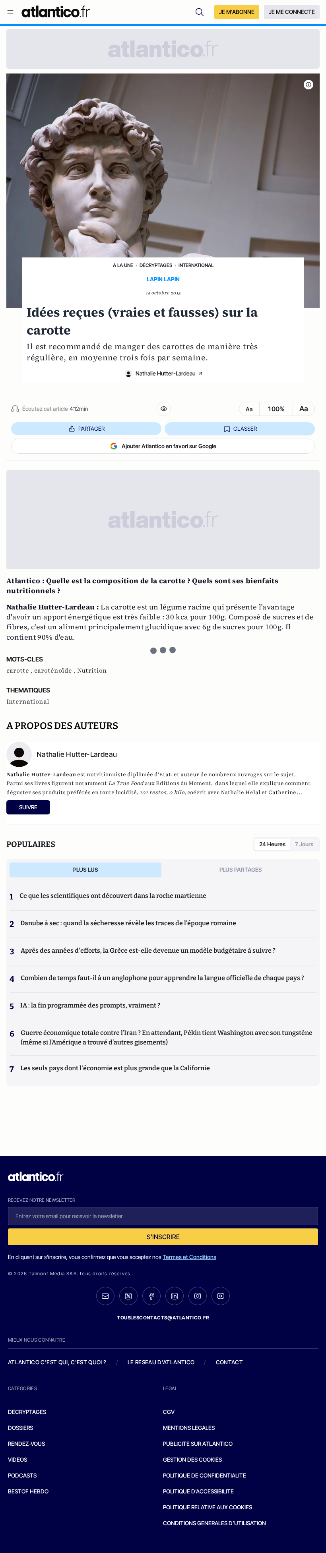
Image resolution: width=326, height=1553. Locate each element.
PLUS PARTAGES (240, 869)
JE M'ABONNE (236, 11)
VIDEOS (17, 1459)
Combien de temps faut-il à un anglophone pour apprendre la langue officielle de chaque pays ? (162, 978)
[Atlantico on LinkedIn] (174, 1296)
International (196, 265)
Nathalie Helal (241, 792)
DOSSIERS (20, 1427)
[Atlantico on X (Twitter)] (128, 1296)
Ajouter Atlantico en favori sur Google (169, 446)
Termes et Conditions (189, 1256)
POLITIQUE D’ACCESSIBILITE (198, 1491)
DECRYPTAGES (27, 1411)
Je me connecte (292, 11)
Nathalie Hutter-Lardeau (166, 373)
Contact (229, 1362)
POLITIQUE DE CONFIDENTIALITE (204, 1475)
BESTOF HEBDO (28, 1491)
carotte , (20, 670)
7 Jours (304, 844)
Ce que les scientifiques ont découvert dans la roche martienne (112, 895)
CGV (169, 1411)
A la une (123, 265)
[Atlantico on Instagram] (197, 1296)
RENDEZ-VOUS (26, 1443)
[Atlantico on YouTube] (221, 1296)
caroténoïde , (55, 670)
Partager (91, 428)
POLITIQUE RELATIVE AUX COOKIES (207, 1507)
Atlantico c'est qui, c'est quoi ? (57, 1362)
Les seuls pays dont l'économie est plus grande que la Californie (115, 1068)
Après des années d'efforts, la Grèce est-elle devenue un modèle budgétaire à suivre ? (148, 950)
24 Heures (272, 844)
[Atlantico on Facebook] (151, 1296)
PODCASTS (22, 1475)
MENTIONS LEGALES (189, 1427)
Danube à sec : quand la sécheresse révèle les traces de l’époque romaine (128, 923)
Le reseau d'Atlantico (161, 1362)
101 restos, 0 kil (160, 792)
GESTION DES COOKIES (192, 1459)
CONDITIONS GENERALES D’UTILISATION (214, 1523)
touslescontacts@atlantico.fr (163, 1318)
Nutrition (92, 670)
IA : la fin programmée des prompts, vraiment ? (90, 1005)
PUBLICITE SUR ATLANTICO (198, 1443)
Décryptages (156, 265)
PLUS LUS (85, 869)
